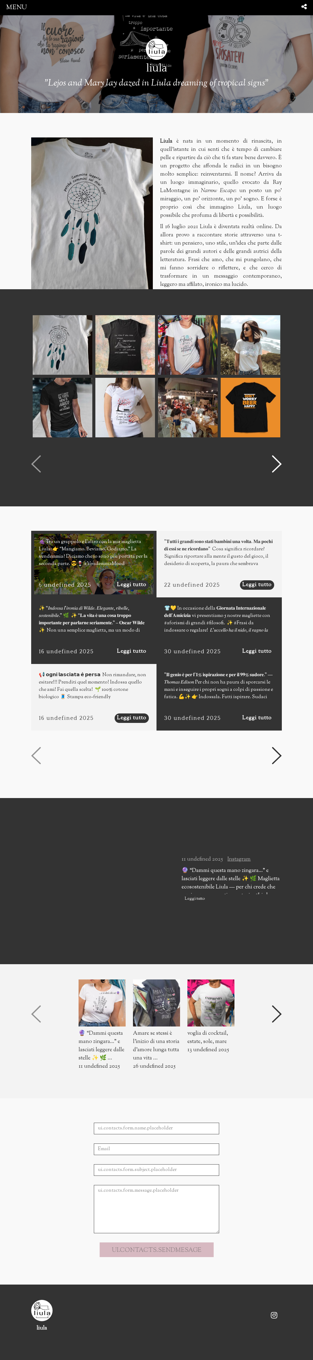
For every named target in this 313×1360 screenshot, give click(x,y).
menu (16, 7)
